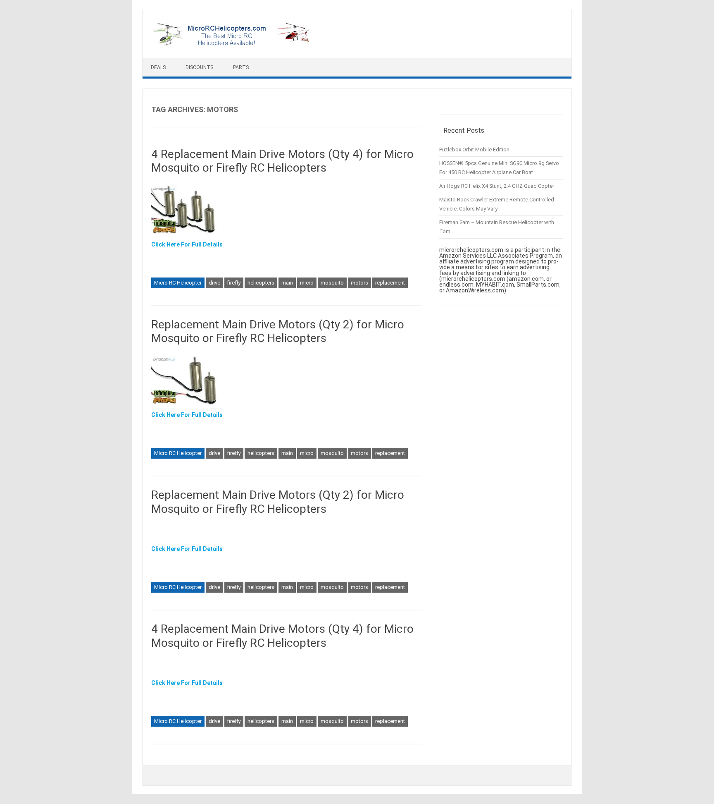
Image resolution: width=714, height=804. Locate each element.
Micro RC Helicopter (178, 283)
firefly (233, 283)
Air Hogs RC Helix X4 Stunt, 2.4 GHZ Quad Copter (496, 186)
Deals (158, 67)
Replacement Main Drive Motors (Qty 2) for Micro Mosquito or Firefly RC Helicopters (277, 331)
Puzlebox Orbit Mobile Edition (474, 149)
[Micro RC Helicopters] (232, 44)
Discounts (199, 67)
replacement (390, 283)
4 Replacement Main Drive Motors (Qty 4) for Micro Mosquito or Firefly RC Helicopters (282, 161)
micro (307, 283)
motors (359, 283)
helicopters (261, 283)
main (287, 283)
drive (214, 283)
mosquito (332, 283)
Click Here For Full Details (187, 244)
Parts (241, 67)
